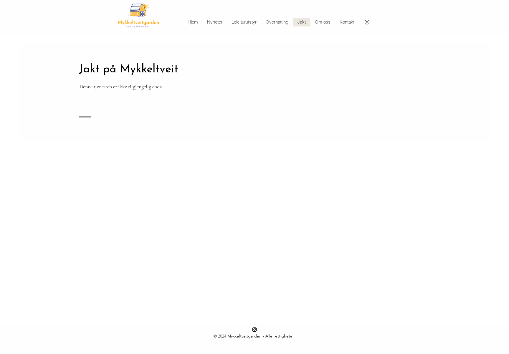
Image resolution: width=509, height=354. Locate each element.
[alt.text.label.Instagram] (367, 22)
